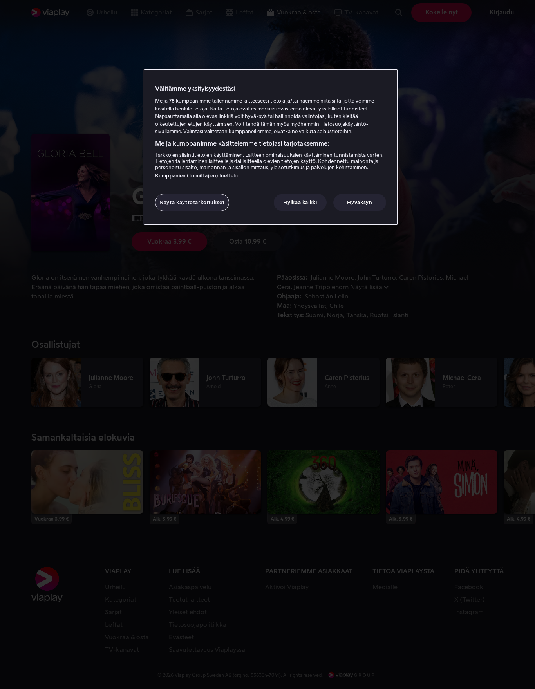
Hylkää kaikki (300, 202)
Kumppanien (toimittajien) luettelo (196, 175)
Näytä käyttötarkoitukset (192, 202)
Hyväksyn (359, 202)
